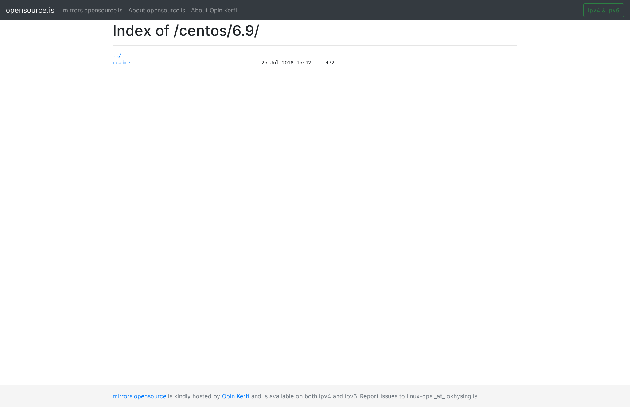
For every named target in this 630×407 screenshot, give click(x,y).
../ (117, 55)
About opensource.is (156, 10)
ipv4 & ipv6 (603, 10)
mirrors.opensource (139, 396)
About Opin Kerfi (214, 10)
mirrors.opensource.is (94, 10)
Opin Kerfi (235, 396)
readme (121, 63)
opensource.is (30, 10)
